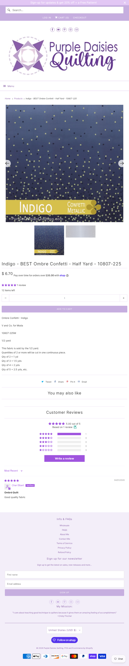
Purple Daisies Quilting (53, 648)
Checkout (80, 17)
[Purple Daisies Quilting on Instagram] (70, 29)
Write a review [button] (64, 458)
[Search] (9, 10)
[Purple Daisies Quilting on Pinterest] (64, 29)
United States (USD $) (63, 630)
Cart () (63, 17)
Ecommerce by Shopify (82, 648)
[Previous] (7, 163)
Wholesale (64, 525)
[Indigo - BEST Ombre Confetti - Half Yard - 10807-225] (64, 163)
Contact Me (64, 539)
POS (66, 648)
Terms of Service (64, 543)
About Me (64, 534)
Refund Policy (64, 552)
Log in (47, 17)
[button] (9, 285)
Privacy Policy (64, 547)
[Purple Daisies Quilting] (64, 55)
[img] (11, 480)
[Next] (122, 163)
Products (18, 98)
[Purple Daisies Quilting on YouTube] (58, 29)
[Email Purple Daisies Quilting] (76, 29)
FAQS (64, 530)
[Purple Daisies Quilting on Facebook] (52, 29)
